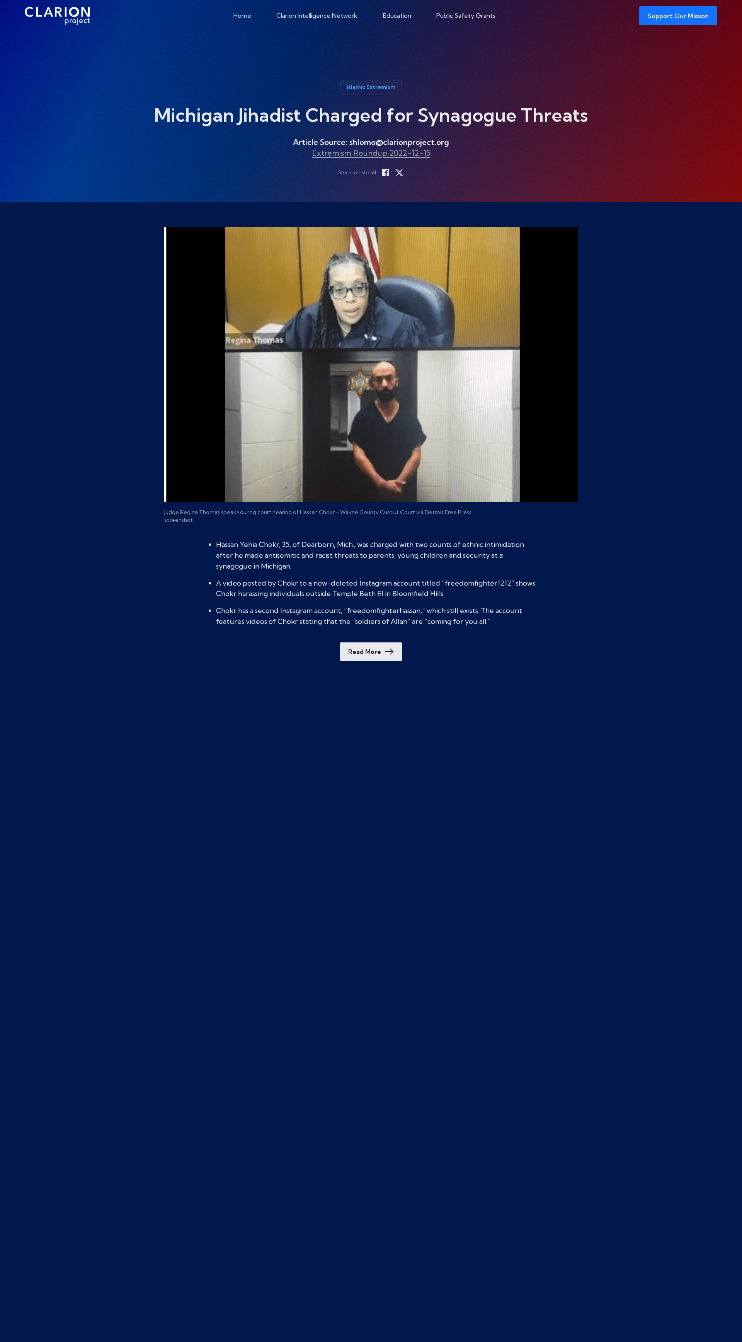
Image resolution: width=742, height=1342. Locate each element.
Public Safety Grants (465, 15)
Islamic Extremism (371, 86)
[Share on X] (399, 172)
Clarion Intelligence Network (316, 15)
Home (242, 15)
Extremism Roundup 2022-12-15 (371, 153)
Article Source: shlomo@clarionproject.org (371, 142)
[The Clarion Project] (57, 15)
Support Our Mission (678, 16)
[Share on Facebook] (385, 172)
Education (397, 15)
